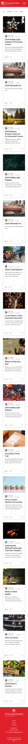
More (21, 11)
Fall (16, 11)
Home (14, 720)
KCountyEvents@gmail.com (14, 732)
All (3, 11)
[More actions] (23, 36)
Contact (14, 725)
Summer (9, 11)
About (14, 723)
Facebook (14, 728)
